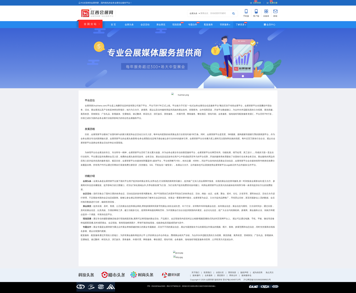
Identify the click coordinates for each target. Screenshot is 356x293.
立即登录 (257, 3)
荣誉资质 (232, 272)
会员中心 (270, 24)
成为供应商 (257, 272)
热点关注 (270, 272)
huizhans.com (100, 105)
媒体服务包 (246, 275)
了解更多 (240, 24)
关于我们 (195, 272)
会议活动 (145, 24)
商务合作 (233, 275)
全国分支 (220, 272)
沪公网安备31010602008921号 (257, 280)
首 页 (113, 24)
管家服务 (224, 24)
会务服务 (209, 275)
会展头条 (129, 24)
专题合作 (192, 24)
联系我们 (208, 272)
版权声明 (244, 272)
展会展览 (160, 24)
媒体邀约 (196, 275)
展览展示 (221, 275)
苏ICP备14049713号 (232, 280)
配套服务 (208, 24)
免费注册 (273, 3)
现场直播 (176, 24)
